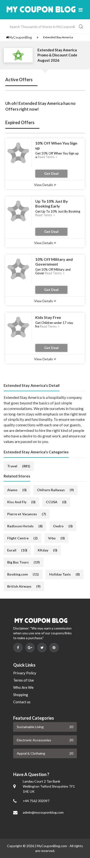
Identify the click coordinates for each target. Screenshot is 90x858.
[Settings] (37, 37)
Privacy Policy (24, 673)
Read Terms (46, 157)
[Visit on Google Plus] (30, 647)
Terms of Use (23, 680)
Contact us (21, 702)
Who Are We (23, 687)
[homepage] (7, 37)
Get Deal (51, 173)
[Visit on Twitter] (42, 647)
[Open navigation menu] (80, 10)
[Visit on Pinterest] (54, 647)
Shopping (20, 694)
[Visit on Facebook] (18, 647)
